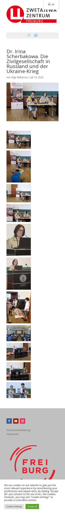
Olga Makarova (19, 77)
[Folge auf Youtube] (15, 421)
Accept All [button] (32, 506)
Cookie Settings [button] (14, 506)
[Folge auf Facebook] (9, 421)
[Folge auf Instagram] (22, 421)
